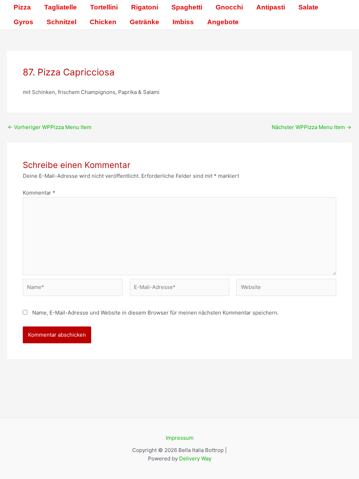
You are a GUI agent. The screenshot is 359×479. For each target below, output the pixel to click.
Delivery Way (195, 458)
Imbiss (183, 22)
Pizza (22, 7)
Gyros (23, 22)
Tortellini (104, 7)
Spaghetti (186, 7)
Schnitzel (61, 22)
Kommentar (39, 192)
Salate (308, 7)
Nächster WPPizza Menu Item (311, 127)
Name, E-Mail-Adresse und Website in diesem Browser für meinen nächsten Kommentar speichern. (155, 312)
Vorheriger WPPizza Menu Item (50, 127)
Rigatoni (144, 7)
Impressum (180, 437)
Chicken (103, 22)
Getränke (144, 22)
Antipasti (270, 7)
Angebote (223, 22)
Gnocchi (229, 7)
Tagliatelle (60, 7)
